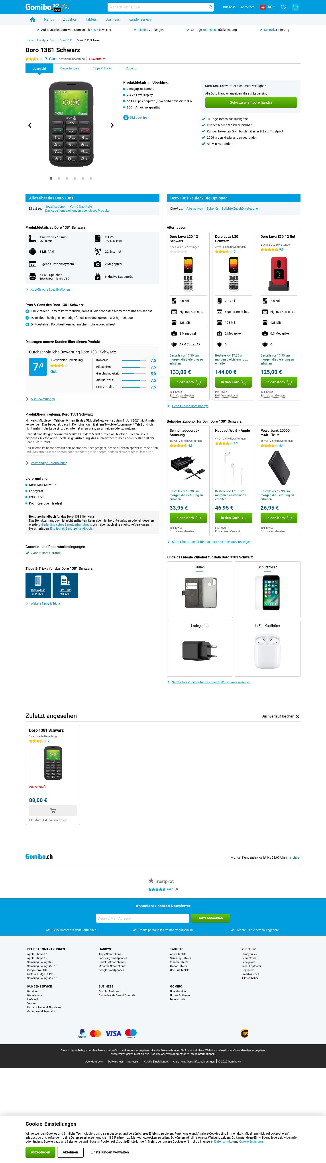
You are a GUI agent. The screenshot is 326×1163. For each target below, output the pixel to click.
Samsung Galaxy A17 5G (42, 978)
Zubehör (69, 19)
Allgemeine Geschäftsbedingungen (194, 1061)
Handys (105, 949)
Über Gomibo (178, 991)
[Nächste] (111, 125)
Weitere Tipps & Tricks (46, 603)
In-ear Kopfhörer (251, 966)
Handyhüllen (249, 954)
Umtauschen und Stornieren (44, 1007)
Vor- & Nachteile (81, 206)
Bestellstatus (35, 995)
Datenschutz (177, 999)
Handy (49, 19)
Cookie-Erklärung (251, 1141)
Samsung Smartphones (113, 958)
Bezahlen (32, 991)
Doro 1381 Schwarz (88, 40)
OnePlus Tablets (179, 970)
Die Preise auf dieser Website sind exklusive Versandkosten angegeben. (223, 1050)
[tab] (51, 178)
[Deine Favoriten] (283, 7)
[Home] (33, 19)
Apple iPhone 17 (37, 954)
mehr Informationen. (203, 1054)
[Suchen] (210, 7)
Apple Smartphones (110, 954)
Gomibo (176, 986)
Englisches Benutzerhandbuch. (71, 528)
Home (29, 40)
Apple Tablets (178, 954)
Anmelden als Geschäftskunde (117, 995)
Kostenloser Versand (227, 531)
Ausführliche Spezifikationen (50, 289)
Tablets (91, 19)
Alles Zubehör (250, 978)
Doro (52, 40)
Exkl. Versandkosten (182, 395)
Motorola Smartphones (112, 966)
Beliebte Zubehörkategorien (240, 208)
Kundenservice (140, 19)
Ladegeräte (248, 962)
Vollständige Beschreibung (49, 463)
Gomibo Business (109, 991)
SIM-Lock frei (138, 117)
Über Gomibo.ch (94, 1061)
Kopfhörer (248, 970)
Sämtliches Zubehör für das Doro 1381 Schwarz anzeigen (211, 542)
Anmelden (248, 7)
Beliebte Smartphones (46, 949)
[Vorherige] (30, 125)
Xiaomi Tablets (179, 962)
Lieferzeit (32, 999)
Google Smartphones (111, 970)
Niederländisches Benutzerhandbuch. (66, 524)
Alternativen (195, 208)
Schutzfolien (249, 958)
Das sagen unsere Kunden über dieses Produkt (77, 210)
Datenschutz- (223, 1141)
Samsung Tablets (180, 958)
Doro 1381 (66, 40)
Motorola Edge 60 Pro (40, 974)
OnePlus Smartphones (112, 962)
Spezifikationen (55, 206)
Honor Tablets (178, 966)
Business (113, 19)
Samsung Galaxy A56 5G (42, 966)
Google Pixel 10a (37, 970)
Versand (32, 1003)
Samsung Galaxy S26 (40, 962)
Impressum (133, 1061)
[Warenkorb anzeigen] (295, 7)
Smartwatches (250, 974)
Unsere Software (180, 995)
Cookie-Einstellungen (156, 1061)
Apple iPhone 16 (37, 958)
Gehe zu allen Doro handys (190, 406)
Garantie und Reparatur (41, 1011)
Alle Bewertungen (43, 399)
